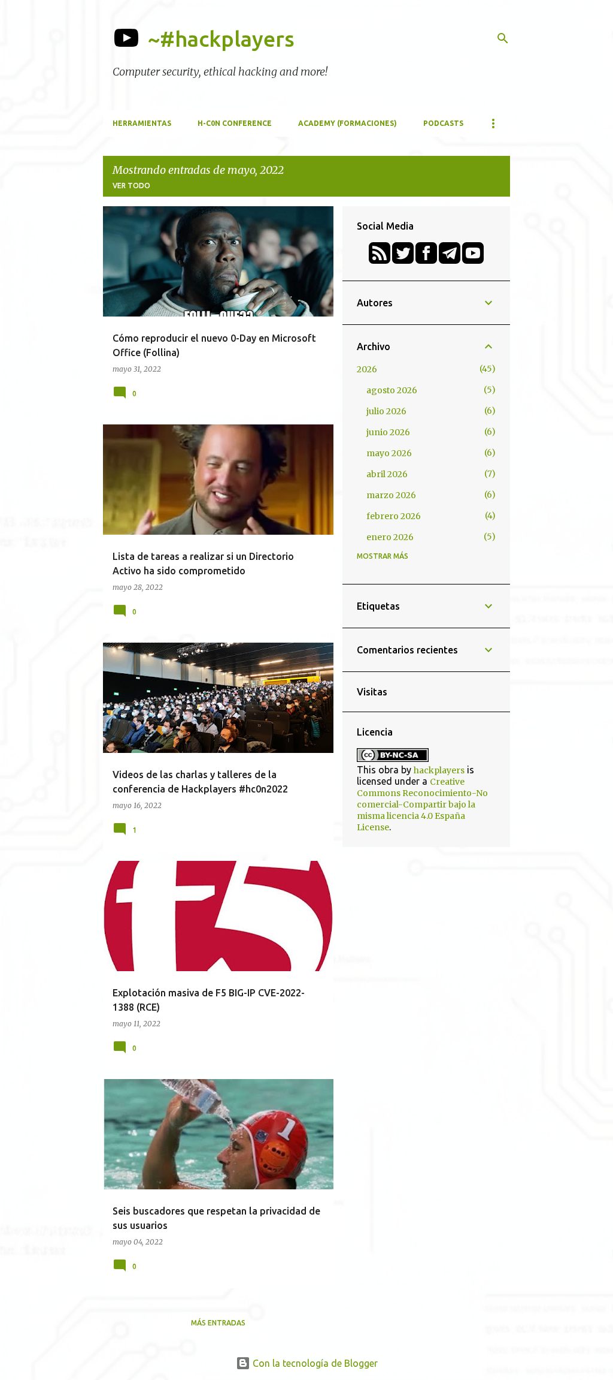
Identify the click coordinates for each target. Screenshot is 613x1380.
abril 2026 (387, 474)
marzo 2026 (391, 495)
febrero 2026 (393, 516)
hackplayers (439, 770)
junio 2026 (388, 432)
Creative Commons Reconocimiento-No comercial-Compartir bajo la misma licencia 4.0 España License (422, 804)
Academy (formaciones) (347, 123)
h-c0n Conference (235, 123)
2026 (367, 369)
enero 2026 (390, 537)
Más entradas (218, 1323)
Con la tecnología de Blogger (314, 1363)
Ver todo (131, 185)
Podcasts (443, 123)
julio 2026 (386, 411)
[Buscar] (503, 38)
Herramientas (142, 123)
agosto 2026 (391, 390)
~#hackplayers (221, 38)
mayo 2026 (389, 453)
